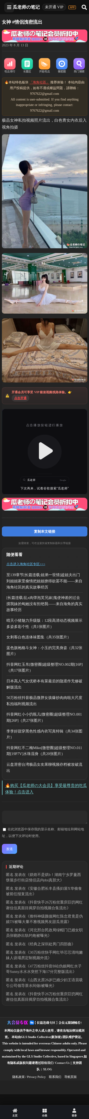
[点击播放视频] (44, 451)
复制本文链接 (44, 531)
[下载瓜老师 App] (72, 7)
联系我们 (55, 1077)
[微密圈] (62, 66)
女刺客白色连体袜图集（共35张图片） (38, 637)
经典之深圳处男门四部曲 (50, 944)
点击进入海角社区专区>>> (25, 564)
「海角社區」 (39, 82)
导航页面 (70, 1077)
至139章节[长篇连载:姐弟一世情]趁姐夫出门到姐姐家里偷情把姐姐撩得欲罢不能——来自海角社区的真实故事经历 (44, 581)
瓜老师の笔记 (26, 7)
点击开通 (20, 398)
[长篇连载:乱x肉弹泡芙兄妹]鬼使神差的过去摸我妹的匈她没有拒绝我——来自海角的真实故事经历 (44, 604)
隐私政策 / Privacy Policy (29, 1077)
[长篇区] (27, 66)
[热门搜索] (79, 66)
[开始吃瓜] (44, 66)
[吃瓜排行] (10, 66)
